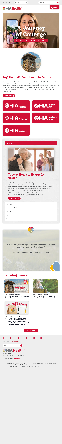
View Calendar (30, 330)
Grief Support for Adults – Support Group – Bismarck (46, 297)
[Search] (58, 2)
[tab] (27, 268)
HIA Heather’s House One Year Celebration (18, 297)
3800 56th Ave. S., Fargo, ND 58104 (13, 355)
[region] (31, 173)
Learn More (8, 96)
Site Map (17, 359)
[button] (5, 30)
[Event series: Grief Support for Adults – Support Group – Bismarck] (49, 294)
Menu (56, 7)
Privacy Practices (8, 359)
